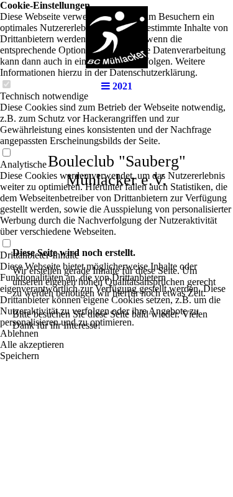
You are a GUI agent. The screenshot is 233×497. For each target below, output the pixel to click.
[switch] (6, 153)
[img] (116, 37)
